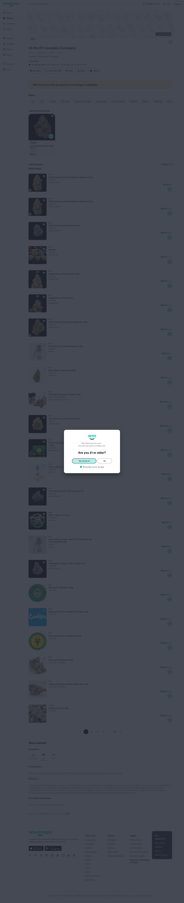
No (105, 461)
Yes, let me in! (84, 461)
